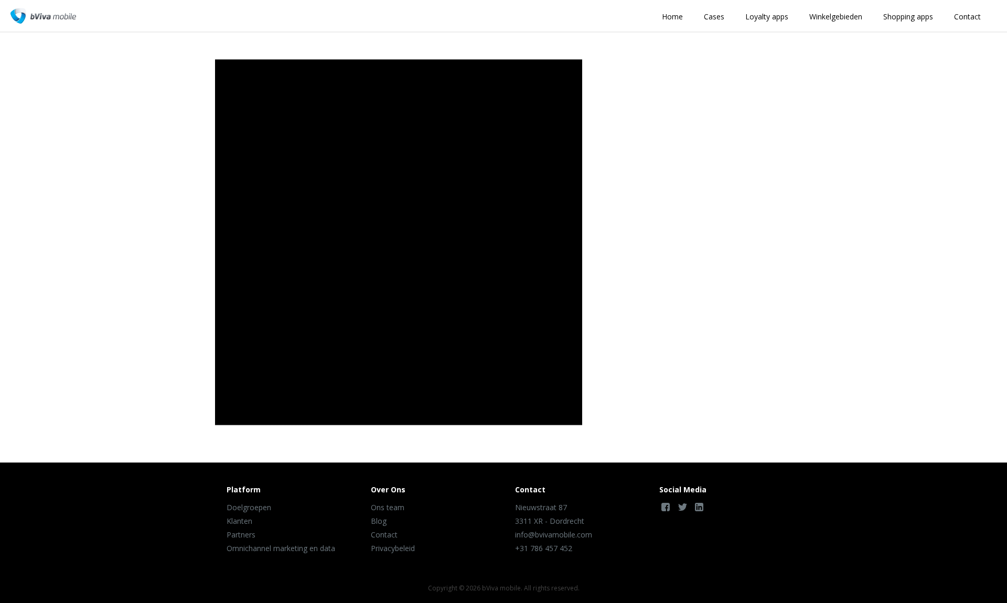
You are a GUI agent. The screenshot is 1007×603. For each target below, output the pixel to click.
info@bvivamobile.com (553, 535)
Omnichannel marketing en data (281, 548)
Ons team (387, 507)
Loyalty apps (766, 16)
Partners (241, 535)
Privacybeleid (393, 548)
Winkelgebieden (835, 16)
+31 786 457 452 (543, 548)
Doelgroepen (249, 507)
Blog (379, 521)
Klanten (239, 521)
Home (672, 16)
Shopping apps (908, 16)
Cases (714, 16)
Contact (967, 16)
